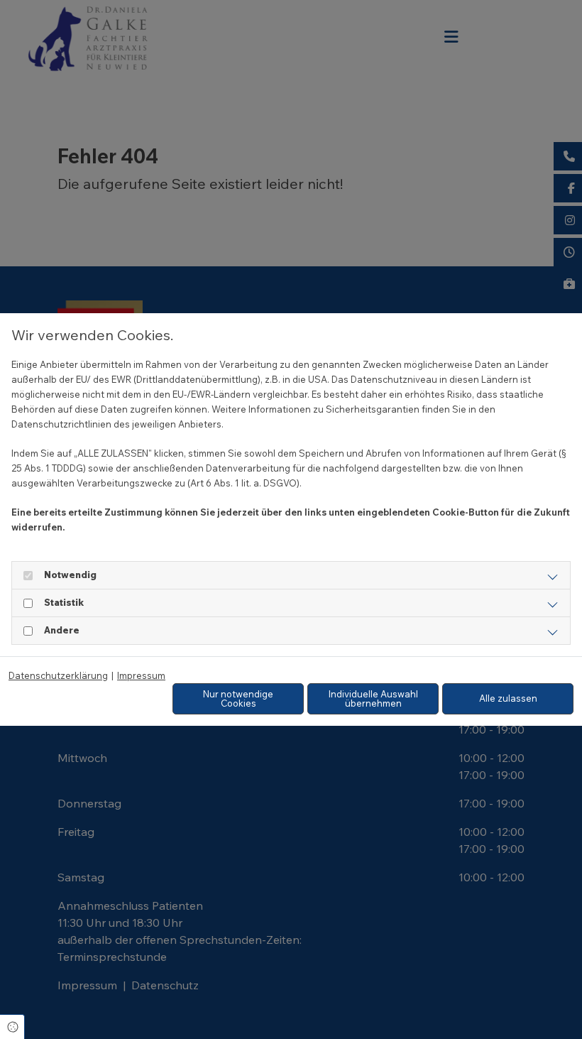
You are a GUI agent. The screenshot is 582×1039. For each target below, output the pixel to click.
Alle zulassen (508, 698)
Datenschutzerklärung (58, 675)
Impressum (141, 675)
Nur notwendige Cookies (238, 698)
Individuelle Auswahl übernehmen (373, 698)
